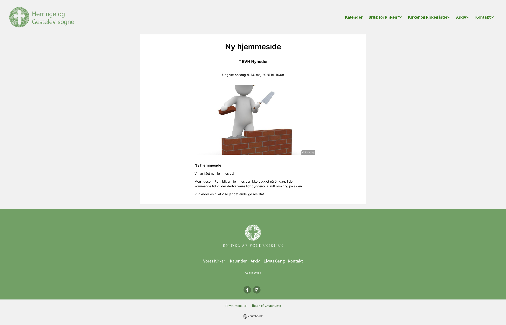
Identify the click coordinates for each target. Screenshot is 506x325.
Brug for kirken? (383, 17)
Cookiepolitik (253, 272)
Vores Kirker (214, 261)
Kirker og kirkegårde (427, 17)
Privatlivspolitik (236, 306)
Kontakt (483, 17)
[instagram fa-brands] (257, 290)
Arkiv (461, 17)
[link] (385, 17)
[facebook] (247, 290)
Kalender (354, 17)
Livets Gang (275, 261)
